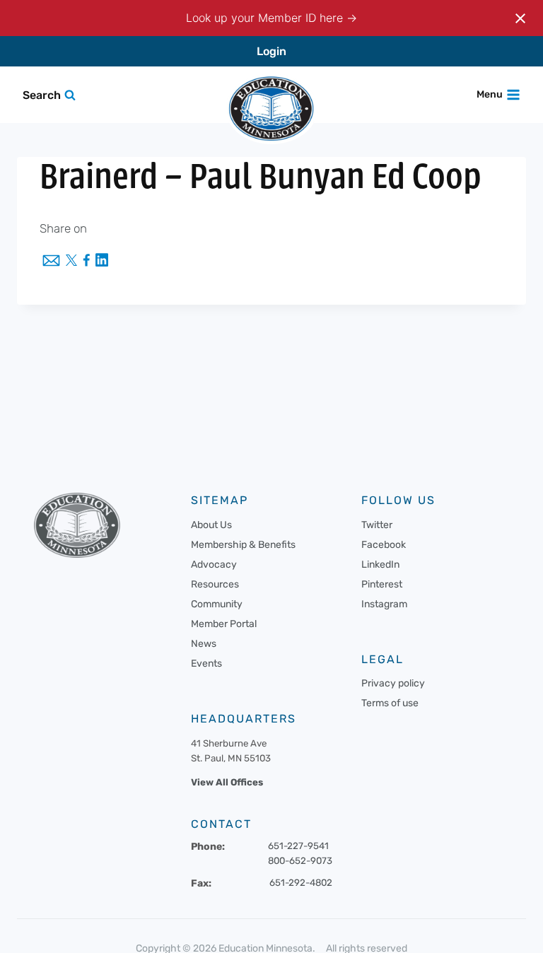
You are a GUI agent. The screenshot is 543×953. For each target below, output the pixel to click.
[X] (71, 262)
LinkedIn (380, 565)
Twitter (376, 525)
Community (217, 604)
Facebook (383, 545)
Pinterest (381, 584)
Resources (215, 584)
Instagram (384, 604)
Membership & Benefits (243, 545)
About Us (211, 525)
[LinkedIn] (102, 261)
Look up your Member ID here (266, 18)
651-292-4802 (300, 882)
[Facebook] (86, 261)
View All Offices (227, 782)
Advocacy (214, 565)
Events (206, 663)
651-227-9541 (298, 846)
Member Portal (224, 624)
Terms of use (390, 703)
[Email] (51, 262)
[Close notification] (520, 18)
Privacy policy (393, 683)
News (203, 644)
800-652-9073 (300, 860)
